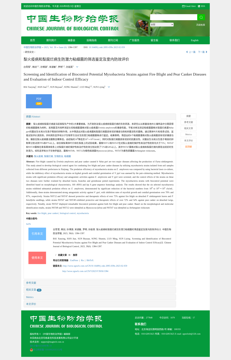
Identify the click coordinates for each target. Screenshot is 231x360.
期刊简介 (51, 40)
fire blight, (43, 213)
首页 (32, 40)
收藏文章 (62, 255)
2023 (46, 47)
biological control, (68, 213)
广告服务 (134, 40)
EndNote (74, 260)
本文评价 (31, 304)
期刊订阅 (113, 40)
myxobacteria (83, 213)
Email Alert (190, 6)
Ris (82, 260)
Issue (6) (63, 47)
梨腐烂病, (49, 156)
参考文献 (31, 283)
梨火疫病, (39, 156)
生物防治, (59, 156)
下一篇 (201, 52)
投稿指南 (92, 40)
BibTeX (90, 260)
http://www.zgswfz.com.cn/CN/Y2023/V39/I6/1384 (85, 271)
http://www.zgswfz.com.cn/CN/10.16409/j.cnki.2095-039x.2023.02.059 (95, 266)
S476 (28, 224)
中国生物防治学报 (32, 47)
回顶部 (188, 147)
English (194, 40)
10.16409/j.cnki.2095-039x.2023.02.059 (107, 47)
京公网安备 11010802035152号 (47, 350)
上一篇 (191, 52)
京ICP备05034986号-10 (41, 346)
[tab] (100, 117)
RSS (203, 6)
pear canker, (54, 213)
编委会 (71, 40)
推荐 (75, 255)
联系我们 (175, 40)
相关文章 (33, 289)
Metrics (29, 297)
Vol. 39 (53, 47)
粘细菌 (67, 156)
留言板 (154, 40)
